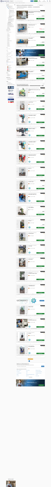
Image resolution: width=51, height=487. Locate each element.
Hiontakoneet (10, 21)
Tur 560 (37, 374)
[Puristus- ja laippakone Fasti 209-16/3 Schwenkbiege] (22, 61)
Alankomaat (10, 67)
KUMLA (8, 42)
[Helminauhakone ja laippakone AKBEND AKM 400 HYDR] (22, 158)
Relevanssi (41, 5)
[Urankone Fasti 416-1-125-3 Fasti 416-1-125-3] (22, 185)
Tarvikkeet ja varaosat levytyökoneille (11, 10)
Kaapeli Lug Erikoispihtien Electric (30, 374)
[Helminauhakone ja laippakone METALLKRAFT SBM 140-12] (22, 197)
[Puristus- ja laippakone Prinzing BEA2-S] (22, 75)
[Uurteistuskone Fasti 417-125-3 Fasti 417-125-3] (22, 105)
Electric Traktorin (19, 370)
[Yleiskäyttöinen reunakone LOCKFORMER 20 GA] (22, 289)
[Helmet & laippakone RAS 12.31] (22, 224)
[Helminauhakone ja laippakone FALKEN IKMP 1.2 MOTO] (22, 118)
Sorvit (9, 17)
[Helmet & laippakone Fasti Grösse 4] (22, 262)
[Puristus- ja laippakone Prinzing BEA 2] (22, 41)
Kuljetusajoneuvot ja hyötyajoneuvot (10, 23)
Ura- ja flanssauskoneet (11, 9)
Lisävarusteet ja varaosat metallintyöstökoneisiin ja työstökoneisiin (11, 19)
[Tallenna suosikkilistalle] (43, 25)
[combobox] (11, 65)
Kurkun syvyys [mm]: (8, 56)
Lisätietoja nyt (42, 300)
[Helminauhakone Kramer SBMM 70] (22, 210)
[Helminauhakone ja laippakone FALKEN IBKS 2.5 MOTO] (22, 145)
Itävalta (9, 69)
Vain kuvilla (9, 82)
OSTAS (8, 34)
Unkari (9, 70)
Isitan (8, 41)
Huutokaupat (9, 79)
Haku (43, 366)
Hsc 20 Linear (28, 370)
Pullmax (8, 44)
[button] (50, 1)
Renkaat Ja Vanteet (38, 370)
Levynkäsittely (10, 7)
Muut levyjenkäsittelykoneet (11, 14)
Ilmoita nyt (41, 385)
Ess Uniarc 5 (18, 371)
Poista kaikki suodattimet (20, 8)
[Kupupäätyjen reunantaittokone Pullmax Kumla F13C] (22, 28)
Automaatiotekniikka (10, 25)
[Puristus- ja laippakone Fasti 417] (22, 336)
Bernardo (8, 46)
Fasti (8, 33)
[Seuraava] (27, 28)
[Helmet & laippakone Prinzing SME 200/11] (22, 349)
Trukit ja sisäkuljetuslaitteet (10, 27)
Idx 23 (27, 371)
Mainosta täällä (11, 479)
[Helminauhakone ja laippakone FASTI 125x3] (22, 249)
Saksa (9, 66)
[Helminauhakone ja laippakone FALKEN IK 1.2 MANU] (22, 132)
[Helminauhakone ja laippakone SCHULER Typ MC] (22, 236)
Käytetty (8, 75)
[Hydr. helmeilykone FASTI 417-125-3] (22, 310)
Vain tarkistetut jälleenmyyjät (11, 84)
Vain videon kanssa (9, 83)
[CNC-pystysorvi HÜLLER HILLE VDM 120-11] (22, 323)
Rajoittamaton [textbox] (9, 65)
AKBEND (8, 35)
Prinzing (8, 36)
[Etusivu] (6, 2)
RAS (8, 37)
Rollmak (8, 45)
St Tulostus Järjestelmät (39, 371)
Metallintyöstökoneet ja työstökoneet (10, 6)
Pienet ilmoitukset (9, 78)
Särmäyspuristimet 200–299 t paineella (12, 16)
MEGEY (8, 43)
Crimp (42, 85)
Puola (9, 68)
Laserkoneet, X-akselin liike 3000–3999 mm (12, 12)
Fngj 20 (17, 374)
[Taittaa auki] (30, 22)
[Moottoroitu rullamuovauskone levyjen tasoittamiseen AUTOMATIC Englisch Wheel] (22, 275)
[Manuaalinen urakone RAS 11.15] (22, 171)
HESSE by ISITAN (9, 40)
